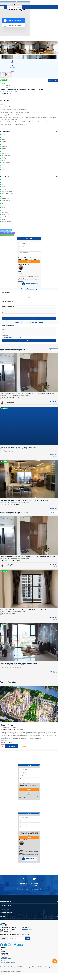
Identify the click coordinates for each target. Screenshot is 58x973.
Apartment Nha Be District (7, 85)
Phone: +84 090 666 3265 (6, 931)
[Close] (28, 2)
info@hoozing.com (6, 958)
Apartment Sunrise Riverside (8, 87)
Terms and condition (4, 971)
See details (29, 372)
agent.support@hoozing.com (8, 962)
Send (27, 938)
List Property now (23, 889)
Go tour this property (29, 318)
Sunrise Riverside (8, 725)
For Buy (3, 83)
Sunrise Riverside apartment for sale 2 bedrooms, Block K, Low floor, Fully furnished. (24, 500)
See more (52, 349)
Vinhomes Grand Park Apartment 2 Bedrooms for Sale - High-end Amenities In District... (25, 610)
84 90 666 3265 (26, 929)
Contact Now (34, 889)
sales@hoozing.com (6, 954)
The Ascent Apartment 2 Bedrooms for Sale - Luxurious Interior (18, 663)
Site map (19, 971)
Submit (29, 340)
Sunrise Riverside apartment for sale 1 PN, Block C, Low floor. (18, 447)
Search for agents (5, 949)
